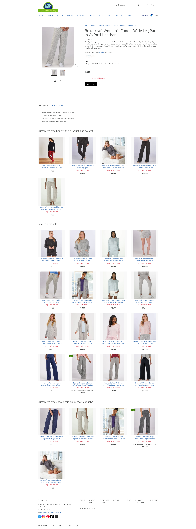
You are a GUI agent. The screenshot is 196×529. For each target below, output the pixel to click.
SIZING (128, 500)
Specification (57, 105)
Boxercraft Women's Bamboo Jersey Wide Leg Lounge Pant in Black (144, 385)
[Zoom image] (77, 65)
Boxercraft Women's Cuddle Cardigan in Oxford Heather (82, 343)
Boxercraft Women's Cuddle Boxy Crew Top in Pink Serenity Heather (144, 344)
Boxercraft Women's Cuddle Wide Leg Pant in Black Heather (144, 167)
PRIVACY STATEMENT (140, 501)
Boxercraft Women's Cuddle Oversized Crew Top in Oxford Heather (51, 344)
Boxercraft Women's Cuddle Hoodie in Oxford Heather (82, 260)
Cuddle (101, 52)
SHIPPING (154, 500)
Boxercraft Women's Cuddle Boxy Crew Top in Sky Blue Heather (113, 301)
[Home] (48, 7)
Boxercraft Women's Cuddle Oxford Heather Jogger (51, 301)
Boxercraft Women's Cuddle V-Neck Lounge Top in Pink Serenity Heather (113, 344)
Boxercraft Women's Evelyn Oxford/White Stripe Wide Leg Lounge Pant (82, 385)
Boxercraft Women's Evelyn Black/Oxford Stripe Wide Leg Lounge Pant (145, 439)
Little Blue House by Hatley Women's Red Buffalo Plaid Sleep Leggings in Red (51, 168)
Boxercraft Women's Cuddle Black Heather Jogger (82, 167)
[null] (55, 81)
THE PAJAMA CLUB (88, 508)
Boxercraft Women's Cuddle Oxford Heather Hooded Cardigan (82, 301)
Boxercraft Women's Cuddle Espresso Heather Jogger (144, 301)
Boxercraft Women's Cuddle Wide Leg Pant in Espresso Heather (51, 208)
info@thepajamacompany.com (50, 512)
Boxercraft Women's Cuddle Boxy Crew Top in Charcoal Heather (113, 167)
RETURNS (117, 500)
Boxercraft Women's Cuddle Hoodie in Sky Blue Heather (113, 260)
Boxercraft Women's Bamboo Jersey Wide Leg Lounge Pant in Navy (51, 385)
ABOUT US (92, 501)
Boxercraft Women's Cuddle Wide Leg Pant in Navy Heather (51, 438)
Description (43, 105)
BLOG (82, 500)
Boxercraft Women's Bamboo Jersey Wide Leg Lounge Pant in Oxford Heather (113, 385)
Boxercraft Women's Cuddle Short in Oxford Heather (144, 260)
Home (86, 25)
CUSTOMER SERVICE (104, 501)
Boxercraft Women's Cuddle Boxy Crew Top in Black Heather (51, 260)
